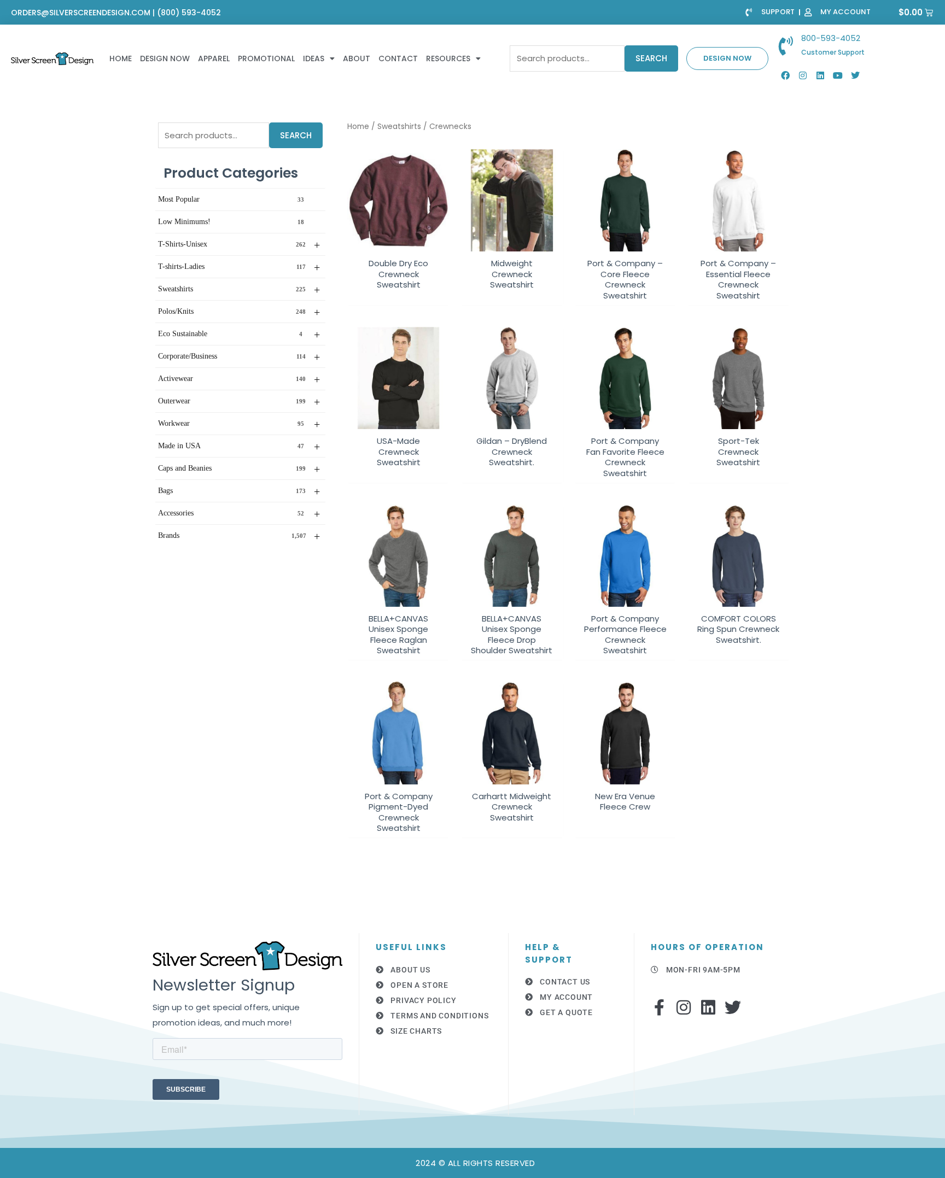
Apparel (214, 58)
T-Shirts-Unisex (239, 245)
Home (120, 58)
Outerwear (239, 402)
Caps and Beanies (239, 469)
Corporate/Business (239, 357)
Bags (239, 491)
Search (651, 58)
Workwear (239, 424)
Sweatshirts (239, 290)
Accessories (239, 514)
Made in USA (239, 447)
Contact (398, 58)
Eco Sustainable (239, 335)
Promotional (266, 58)
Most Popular (231, 199)
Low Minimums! (231, 222)
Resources (448, 58)
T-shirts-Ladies (239, 267)
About (356, 58)
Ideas (313, 58)
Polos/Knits (239, 312)
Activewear (239, 379)
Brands (239, 536)
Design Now (165, 58)
